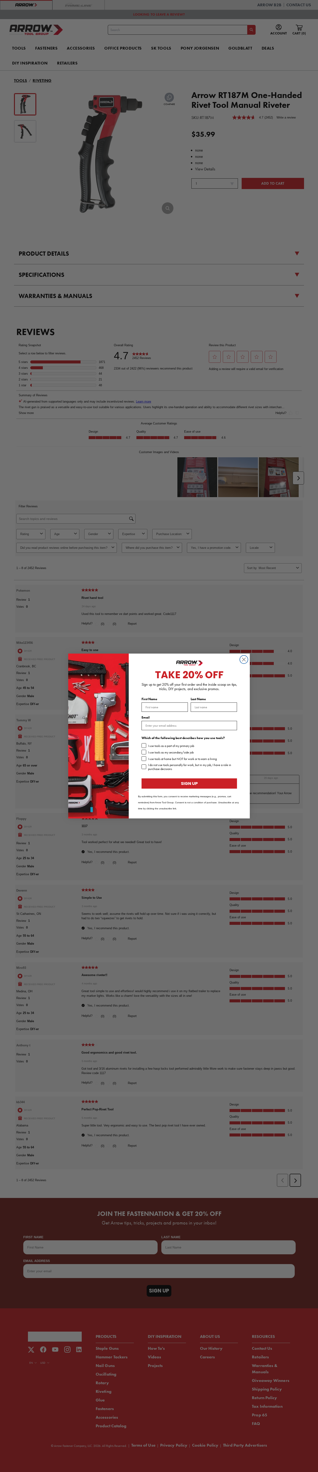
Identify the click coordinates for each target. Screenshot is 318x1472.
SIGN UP (189, 783)
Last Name (198, 699)
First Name (149, 699)
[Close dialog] (244, 659)
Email (146, 717)
